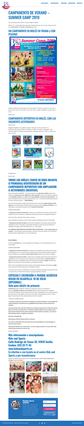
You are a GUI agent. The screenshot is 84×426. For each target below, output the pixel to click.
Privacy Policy (50, 414)
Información (54, 3)
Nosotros (64, 3)
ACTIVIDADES (44, 3)
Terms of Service (48, 415)
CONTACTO (79, 3)
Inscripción (71, 3)
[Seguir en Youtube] (42, 423)
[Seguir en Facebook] (39, 423)
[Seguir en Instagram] (45, 423)
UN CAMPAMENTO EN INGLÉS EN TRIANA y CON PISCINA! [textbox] (31, 32)
